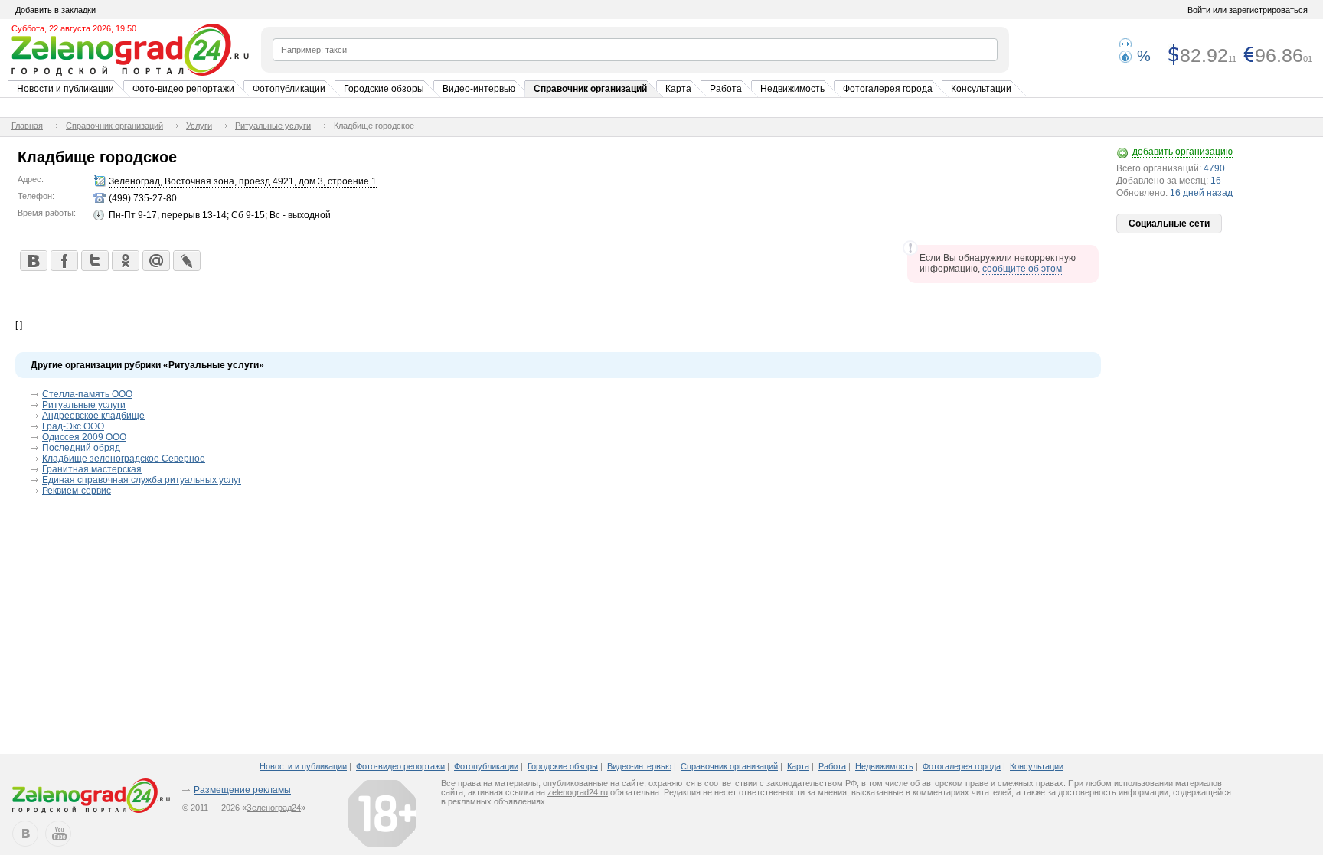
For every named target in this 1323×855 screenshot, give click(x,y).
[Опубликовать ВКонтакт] (33, 260)
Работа (726, 88)
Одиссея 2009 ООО (84, 437)
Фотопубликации (289, 88)
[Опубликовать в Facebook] (63, 260)
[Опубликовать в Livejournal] (186, 260)
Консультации (981, 88)
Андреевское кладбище (93, 415)
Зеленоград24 (274, 807)
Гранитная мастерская (92, 469)
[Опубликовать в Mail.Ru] (155, 260)
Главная (27, 125)
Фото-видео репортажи (183, 88)
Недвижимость (792, 88)
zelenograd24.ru (577, 792)
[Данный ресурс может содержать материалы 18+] (382, 812)
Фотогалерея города (888, 88)
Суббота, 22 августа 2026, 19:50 (73, 28)
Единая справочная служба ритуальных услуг (141, 480)
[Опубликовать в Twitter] (94, 260)
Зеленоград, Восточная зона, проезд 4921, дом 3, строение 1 (243, 181)
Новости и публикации (65, 88)
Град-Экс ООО (73, 426)
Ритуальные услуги (273, 125)
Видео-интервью (479, 88)
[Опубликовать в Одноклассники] (124, 260)
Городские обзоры (384, 88)
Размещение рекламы (242, 790)
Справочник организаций (590, 88)
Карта (678, 88)
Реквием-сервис (76, 490)
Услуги (199, 125)
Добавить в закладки (55, 10)
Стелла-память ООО (87, 394)
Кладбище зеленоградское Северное (123, 458)
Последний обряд (81, 447)
